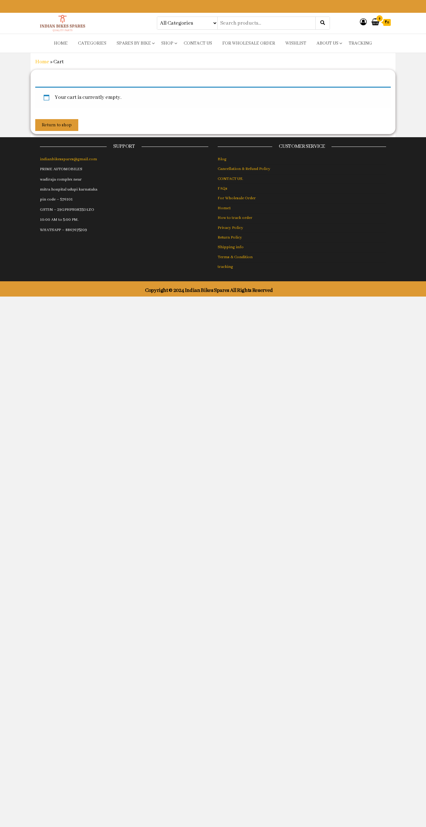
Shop (167, 43)
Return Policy (230, 237)
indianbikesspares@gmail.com (68, 159)
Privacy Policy (230, 227)
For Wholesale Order (248, 43)
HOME (61, 43)
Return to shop (57, 125)
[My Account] (363, 23)
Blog (222, 159)
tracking (360, 43)
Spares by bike (134, 43)
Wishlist (295, 43)
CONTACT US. (230, 178)
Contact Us (198, 43)
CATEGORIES (92, 43)
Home (42, 62)
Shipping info (231, 247)
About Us (327, 43)
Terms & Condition (235, 257)
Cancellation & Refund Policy (244, 169)
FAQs (222, 188)
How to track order (235, 217)
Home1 (224, 208)
